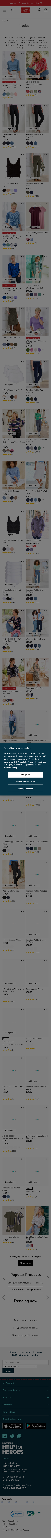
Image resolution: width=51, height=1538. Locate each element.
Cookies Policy (10, 767)
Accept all (25, 774)
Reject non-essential (25, 782)
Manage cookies (25, 789)
